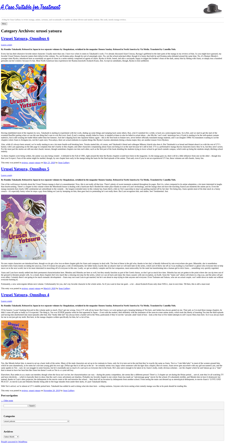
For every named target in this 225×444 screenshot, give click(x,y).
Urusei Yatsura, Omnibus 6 (25, 38)
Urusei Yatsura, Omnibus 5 (25, 169)
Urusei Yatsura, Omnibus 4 (25, 294)
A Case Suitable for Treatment (30, 7)
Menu (4, 24)
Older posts (7, 400)
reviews (25, 163)
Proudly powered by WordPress (14, 442)
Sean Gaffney (63, 163)
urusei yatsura (34, 163)
